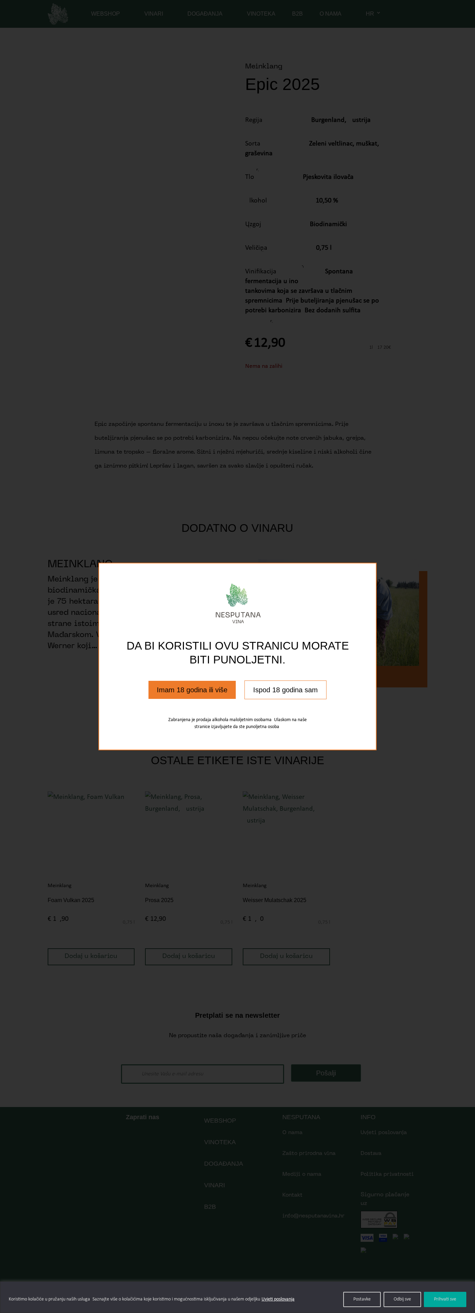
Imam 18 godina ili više (192, 690)
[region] (237, 1297)
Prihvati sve (445, 1299)
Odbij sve (402, 1299)
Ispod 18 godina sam (285, 690)
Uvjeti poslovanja (278, 1299)
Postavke (362, 1299)
